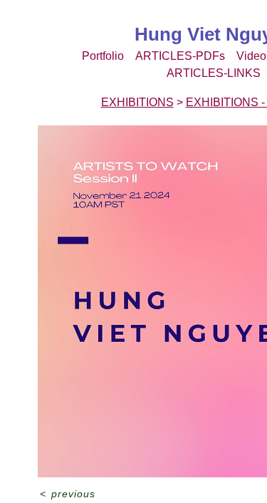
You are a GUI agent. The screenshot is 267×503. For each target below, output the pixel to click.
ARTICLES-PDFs (180, 56)
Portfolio (103, 56)
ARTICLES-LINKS (214, 73)
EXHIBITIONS (137, 102)
